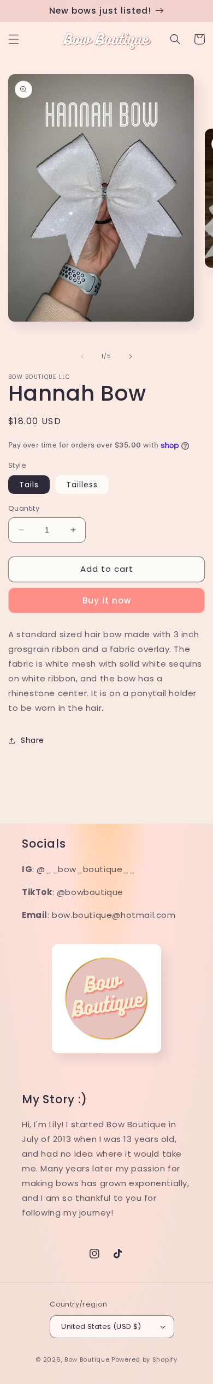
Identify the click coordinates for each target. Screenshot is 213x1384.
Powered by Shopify (144, 1359)
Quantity (23, 508)
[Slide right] (131, 356)
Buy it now (106, 600)
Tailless (82, 484)
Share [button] (32, 740)
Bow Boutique (86, 1359)
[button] (14, 39)
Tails (29, 484)
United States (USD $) (101, 1326)
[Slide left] (82, 356)
